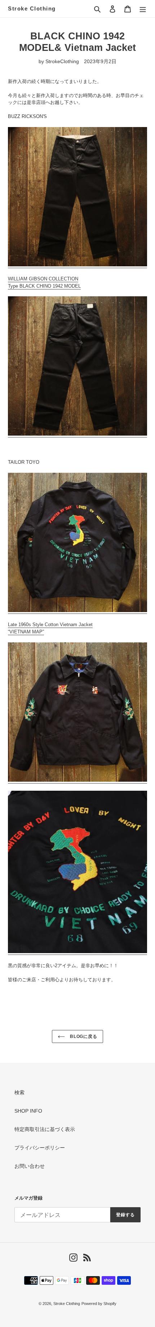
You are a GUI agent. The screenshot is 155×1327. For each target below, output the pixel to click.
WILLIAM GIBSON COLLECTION (43, 278)
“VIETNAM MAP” (26, 631)
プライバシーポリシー (39, 1148)
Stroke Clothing (32, 8)
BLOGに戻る (83, 1036)
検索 (19, 1092)
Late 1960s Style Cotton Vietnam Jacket (50, 624)
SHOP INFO (28, 1111)
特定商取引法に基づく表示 (44, 1129)
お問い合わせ (29, 1166)
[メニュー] (142, 8)
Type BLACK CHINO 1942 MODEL (44, 286)
